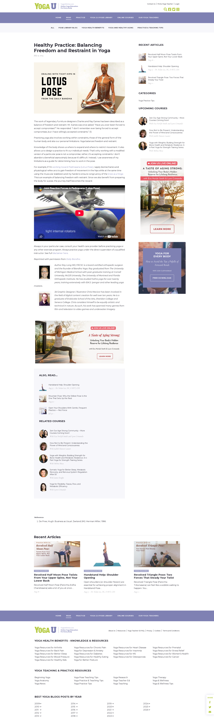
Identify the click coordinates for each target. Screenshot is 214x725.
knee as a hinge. (116, 174)
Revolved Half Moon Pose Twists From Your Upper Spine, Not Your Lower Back (165, 55)
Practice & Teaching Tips (150, 28)
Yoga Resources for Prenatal (167, 647)
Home (58, 17)
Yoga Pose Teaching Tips (86, 677)
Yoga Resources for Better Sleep (51, 654)
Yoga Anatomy (42, 680)
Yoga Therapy (159, 677)
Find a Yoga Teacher (165, 4)
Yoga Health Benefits (93, 28)
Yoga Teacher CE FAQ (136, 631)
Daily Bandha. (73, 259)
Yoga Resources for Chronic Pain (90, 647)
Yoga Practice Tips (146, 101)
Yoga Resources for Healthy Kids (51, 660)
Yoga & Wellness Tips (163, 683)
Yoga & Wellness (161, 680)
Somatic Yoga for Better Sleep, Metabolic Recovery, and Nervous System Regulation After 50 (68, 472)
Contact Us (151, 4)
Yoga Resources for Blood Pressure (52, 657)
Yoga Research (120, 677)
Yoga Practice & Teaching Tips (88, 680)
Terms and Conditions (171, 631)
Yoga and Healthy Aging (120, 28)
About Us (111, 631)
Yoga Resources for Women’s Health (171, 654)
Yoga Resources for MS (124, 654)
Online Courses (125, 17)
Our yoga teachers (149, 17)
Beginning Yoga (42, 677)
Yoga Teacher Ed (121, 680)
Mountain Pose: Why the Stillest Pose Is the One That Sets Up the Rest (68, 397)
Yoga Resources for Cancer (166, 657)
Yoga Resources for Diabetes (88, 654)
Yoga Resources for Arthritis (48, 647)
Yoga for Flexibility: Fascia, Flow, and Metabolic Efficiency (65, 485)
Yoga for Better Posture (86, 660)
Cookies (157, 631)
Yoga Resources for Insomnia (127, 650)
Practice (80, 17)
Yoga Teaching (120, 683)
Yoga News (40, 683)
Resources (122, 631)
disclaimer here (60, 253)
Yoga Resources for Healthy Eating (91, 657)
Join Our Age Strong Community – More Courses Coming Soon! (67, 432)
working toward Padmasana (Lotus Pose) (72, 167)
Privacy (149, 631)
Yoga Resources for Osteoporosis (129, 657)
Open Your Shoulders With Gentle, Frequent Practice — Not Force (68, 409)
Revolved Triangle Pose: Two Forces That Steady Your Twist (166, 78)
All (52, 28)
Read (68, 17)
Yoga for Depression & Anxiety (88, 650)
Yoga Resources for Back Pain (49, 650)
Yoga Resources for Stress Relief (168, 650)
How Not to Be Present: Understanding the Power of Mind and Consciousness (69, 444)
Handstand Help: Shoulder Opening (64, 385)
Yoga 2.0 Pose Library (101, 17)
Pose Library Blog (68, 28)
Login (177, 4)
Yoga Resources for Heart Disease (129, 647)
